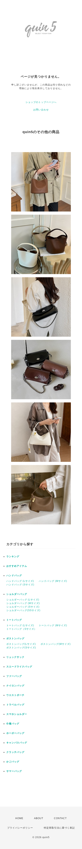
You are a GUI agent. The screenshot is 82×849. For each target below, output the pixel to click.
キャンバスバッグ (16, 742)
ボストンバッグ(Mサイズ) (56, 644)
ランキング (12, 556)
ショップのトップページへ (41, 102)
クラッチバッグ (15, 752)
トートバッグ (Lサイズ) (20, 625)
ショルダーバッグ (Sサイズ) (22, 606)
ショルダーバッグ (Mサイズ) (23, 603)
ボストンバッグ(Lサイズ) (21, 644)
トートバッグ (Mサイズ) (53, 625)
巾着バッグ (12, 723)
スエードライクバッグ (19, 666)
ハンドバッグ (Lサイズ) (20, 581)
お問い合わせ (41, 109)
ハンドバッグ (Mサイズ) (53, 581)
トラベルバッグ (15, 704)
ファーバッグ (14, 676)
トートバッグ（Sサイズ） (21, 629)
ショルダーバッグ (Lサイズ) (22, 599)
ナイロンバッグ (15, 685)
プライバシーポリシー (20, 827)
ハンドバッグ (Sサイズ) (20, 584)
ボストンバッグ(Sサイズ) (21, 647)
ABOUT (38, 818)
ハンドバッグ (14, 575)
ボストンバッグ (15, 638)
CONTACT (60, 818)
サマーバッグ (14, 771)
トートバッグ (14, 619)
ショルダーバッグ (16, 594)
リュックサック (15, 657)
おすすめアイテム (16, 566)
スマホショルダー (16, 714)
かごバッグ (12, 761)
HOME (19, 818)
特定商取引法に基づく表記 (59, 827)
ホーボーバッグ (15, 733)
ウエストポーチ (15, 695)
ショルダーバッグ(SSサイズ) (23, 610)
